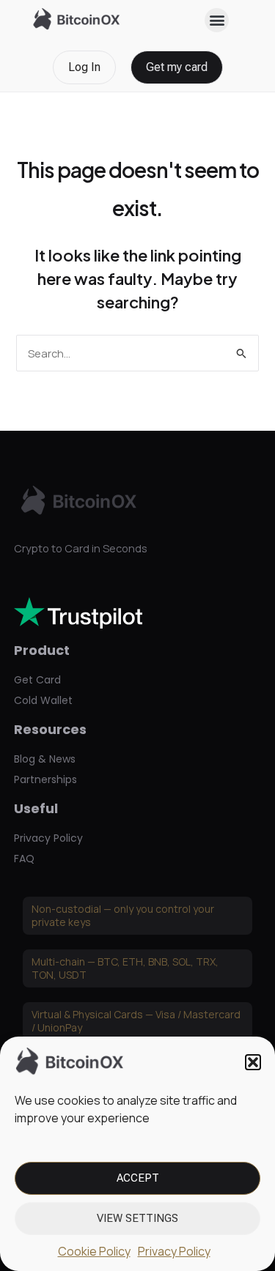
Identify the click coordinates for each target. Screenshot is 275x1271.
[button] (253, 1062)
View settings (137, 1218)
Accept (138, 1178)
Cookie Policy (94, 1251)
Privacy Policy (174, 1251)
